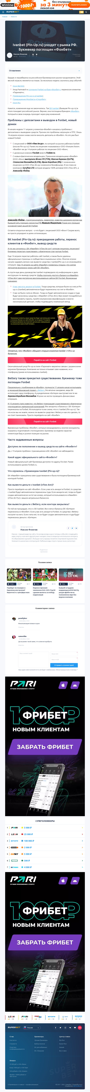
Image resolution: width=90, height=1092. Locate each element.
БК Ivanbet (54, 108)
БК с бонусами (39, 1051)
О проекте (13, 1044)
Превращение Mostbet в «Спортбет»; (29, 99)
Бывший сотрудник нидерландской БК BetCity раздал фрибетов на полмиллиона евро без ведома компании (69, 592)
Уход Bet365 (18, 86)
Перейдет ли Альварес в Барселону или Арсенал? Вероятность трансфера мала (18, 590)
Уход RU (16, 103)
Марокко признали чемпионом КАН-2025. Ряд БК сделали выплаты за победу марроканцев (44, 591)
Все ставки (63, 1051)
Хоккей (61, 1047)
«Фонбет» (74, 111)
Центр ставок (64, 1036)
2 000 (28, 847)
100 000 (29, 841)
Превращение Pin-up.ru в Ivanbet (28, 96)
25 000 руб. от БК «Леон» (18, 1064)
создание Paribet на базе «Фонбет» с (45, 89)
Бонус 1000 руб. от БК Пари (19, 1067)
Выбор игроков (39, 1044)
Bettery (41, 390)
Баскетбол (63, 1044)
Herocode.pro (77, 1086)
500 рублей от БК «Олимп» (18, 1071)
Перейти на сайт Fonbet (45, 360)
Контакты (13, 1040)
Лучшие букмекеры (41, 1040)
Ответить (21, 627)
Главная (4, 16)
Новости (14, 16)
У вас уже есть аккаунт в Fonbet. (27, 287)
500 (27, 861)
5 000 (28, 828)
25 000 (28, 834)
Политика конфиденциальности (17, 1048)
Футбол (62, 1040)
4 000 (28, 867)
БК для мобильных (40, 1047)
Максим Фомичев (20, 54)
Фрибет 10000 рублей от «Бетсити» (18, 1075)
